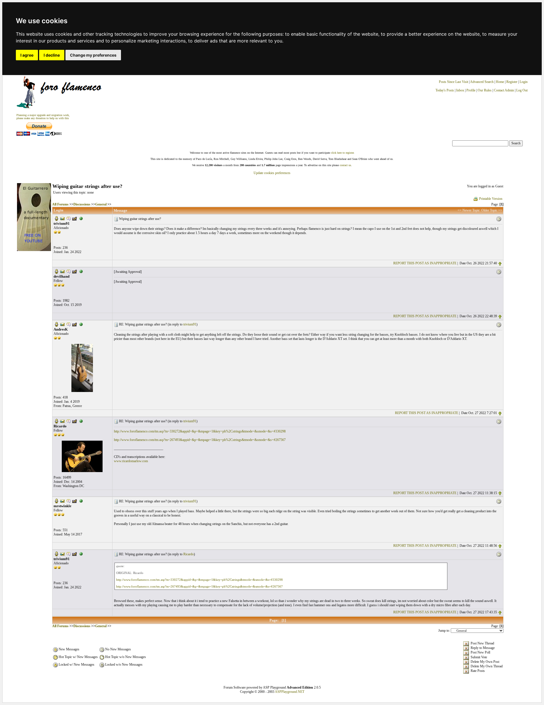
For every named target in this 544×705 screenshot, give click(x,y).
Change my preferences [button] (93, 55)
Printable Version (490, 199)
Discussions (81, 204)
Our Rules (485, 90)
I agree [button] (26, 55)
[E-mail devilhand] (62, 271)
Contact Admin (504, 90)
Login (524, 82)
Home (500, 82)
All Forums (60, 204)
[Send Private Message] (68, 218)
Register (512, 82)
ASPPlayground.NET (289, 692)
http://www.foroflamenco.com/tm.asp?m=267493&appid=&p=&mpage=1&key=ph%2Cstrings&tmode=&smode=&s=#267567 (200, 440)
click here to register (342, 152)
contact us (345, 165)
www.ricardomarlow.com (131, 461)
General (101, 204)
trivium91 (189, 324)
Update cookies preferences (272, 173)
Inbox (460, 90)
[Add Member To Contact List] (74, 218)
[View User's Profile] (56, 218)
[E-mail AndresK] (62, 324)
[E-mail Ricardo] (62, 421)
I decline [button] (52, 55)
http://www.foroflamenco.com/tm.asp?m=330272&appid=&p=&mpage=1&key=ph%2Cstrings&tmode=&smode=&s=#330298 (200, 431)
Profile (470, 90)
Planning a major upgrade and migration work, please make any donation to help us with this (43, 116)
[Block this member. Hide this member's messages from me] (81, 218)
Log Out (522, 90)
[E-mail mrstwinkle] (62, 501)
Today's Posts (444, 90)
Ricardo (188, 554)
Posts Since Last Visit (453, 82)
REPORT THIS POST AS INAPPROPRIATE (424, 263)
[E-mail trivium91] (62, 218)
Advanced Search (482, 82)
